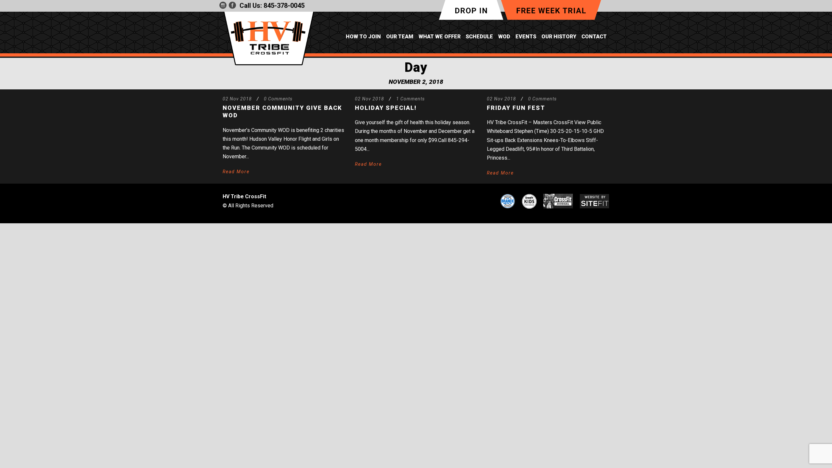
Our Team (399, 36)
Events (525, 36)
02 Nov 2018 (237, 98)
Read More (236, 171)
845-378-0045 (284, 5)
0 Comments (278, 98)
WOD (504, 36)
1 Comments (410, 98)
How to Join (363, 36)
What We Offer (440, 36)
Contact (594, 36)
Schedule (479, 36)
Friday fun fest (516, 107)
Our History (558, 36)
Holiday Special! (386, 107)
